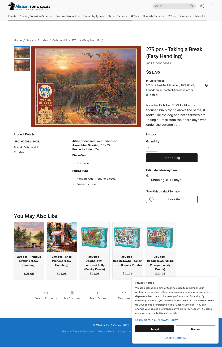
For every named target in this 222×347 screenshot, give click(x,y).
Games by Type (92, 16)
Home (18, 40)
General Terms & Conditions (78, 331)
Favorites (124, 298)
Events (12, 16)
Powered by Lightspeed (111, 338)
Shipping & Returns (129, 331)
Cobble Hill (59, 40)
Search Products (46, 298)
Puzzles (184, 16)
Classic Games (116, 16)
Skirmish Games (152, 16)
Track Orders (98, 298)
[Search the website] (191, 5)
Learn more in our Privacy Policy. (156, 319)
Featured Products (67, 16)
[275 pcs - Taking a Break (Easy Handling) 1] (22, 65)
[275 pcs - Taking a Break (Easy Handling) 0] (22, 52)
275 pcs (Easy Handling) (87, 40)
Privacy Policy (106, 331)
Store (29, 40)
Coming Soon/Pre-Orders (35, 16)
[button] (29, 6)
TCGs (171, 16)
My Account (72, 298)
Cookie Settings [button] (175, 338)
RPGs (134, 16)
